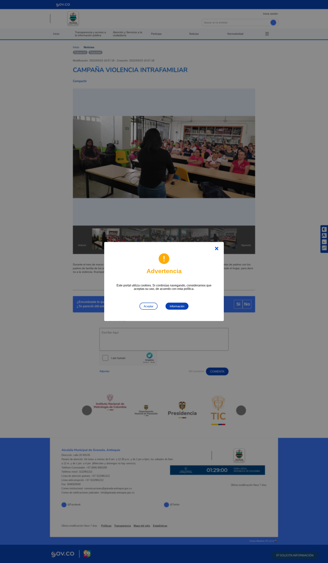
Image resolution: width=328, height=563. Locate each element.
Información (177, 306)
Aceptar (148, 306)
